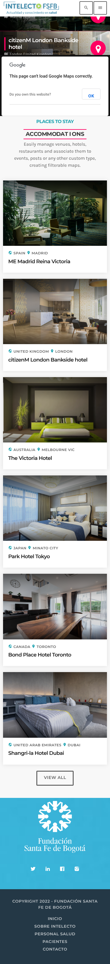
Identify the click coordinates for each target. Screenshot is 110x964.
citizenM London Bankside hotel (47, 360)
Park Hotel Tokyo (29, 557)
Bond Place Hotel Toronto (39, 655)
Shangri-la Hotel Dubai (36, 753)
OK (91, 96)
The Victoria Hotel (30, 458)
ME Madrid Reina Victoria (39, 262)
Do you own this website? (30, 94)
